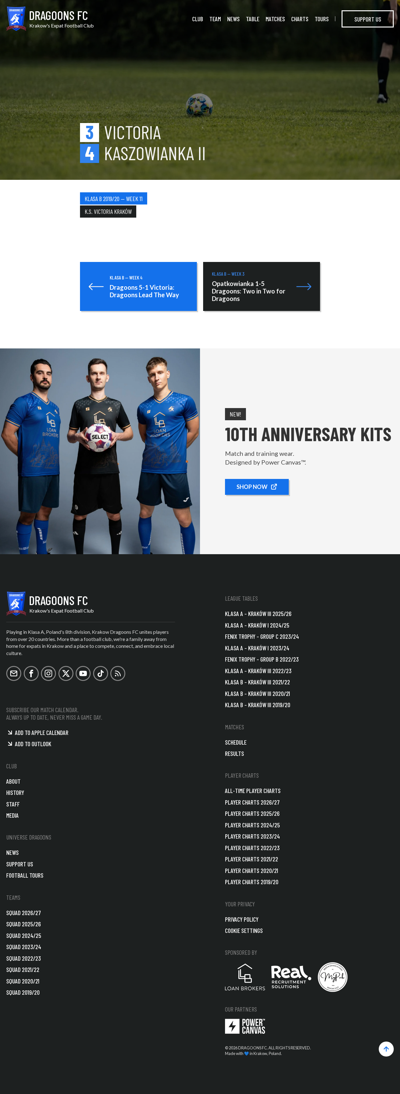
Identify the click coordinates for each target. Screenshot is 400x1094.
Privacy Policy (241, 919)
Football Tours (24, 875)
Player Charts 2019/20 (251, 881)
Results (234, 753)
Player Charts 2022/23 (252, 847)
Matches (275, 18)
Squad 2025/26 (23, 924)
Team (215, 18)
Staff (13, 804)
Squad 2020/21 (22, 981)
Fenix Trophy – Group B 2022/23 (262, 659)
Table (252, 18)
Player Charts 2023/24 (252, 836)
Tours (322, 18)
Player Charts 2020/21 (251, 870)
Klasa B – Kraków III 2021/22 (257, 682)
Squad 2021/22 (22, 969)
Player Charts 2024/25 (252, 825)
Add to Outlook (33, 743)
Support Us (367, 18)
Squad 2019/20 (23, 992)
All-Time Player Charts (253, 790)
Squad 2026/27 (23, 912)
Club (197, 18)
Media (12, 815)
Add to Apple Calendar (41, 732)
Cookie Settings (244, 930)
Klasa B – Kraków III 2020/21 (257, 693)
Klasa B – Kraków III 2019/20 (257, 704)
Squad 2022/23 (23, 958)
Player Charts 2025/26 (252, 813)
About (13, 781)
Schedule (236, 742)
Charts (299, 18)
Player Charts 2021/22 (251, 859)
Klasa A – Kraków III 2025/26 (258, 613)
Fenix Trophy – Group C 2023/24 (262, 636)
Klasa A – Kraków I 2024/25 (257, 625)
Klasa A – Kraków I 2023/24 (257, 648)
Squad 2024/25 (23, 935)
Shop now (252, 486)
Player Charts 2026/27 (252, 802)
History (15, 792)
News (233, 18)
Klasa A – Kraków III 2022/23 (258, 670)
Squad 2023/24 (23, 946)
